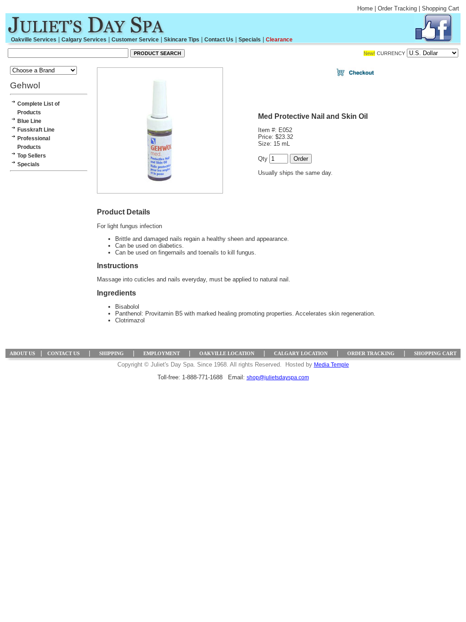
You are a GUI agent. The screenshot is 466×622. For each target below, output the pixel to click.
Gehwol (25, 85)
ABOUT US (22, 353)
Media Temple (331, 365)
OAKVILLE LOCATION (226, 353)
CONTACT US (63, 353)
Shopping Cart (440, 8)
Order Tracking (397, 8)
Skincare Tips (181, 39)
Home (365, 8)
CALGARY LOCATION (301, 353)
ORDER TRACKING (371, 353)
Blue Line (29, 121)
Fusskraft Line (36, 130)
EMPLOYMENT (161, 353)
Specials (249, 39)
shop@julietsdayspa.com (278, 377)
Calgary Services (83, 39)
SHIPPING (111, 353)
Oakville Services (33, 39)
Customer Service (135, 39)
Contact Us (218, 39)
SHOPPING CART (435, 353)
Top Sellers (31, 156)
